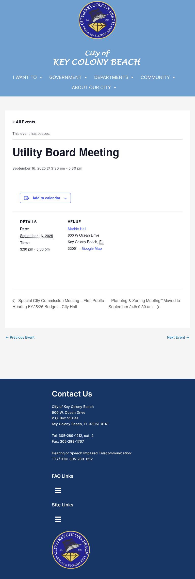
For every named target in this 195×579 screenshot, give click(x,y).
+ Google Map (90, 248)
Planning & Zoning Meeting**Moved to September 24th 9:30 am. (144, 303)
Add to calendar (46, 197)
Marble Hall (77, 228)
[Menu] (58, 490)
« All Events (23, 122)
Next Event (178, 337)
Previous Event (20, 337)
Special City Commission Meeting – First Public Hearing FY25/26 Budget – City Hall (58, 303)
